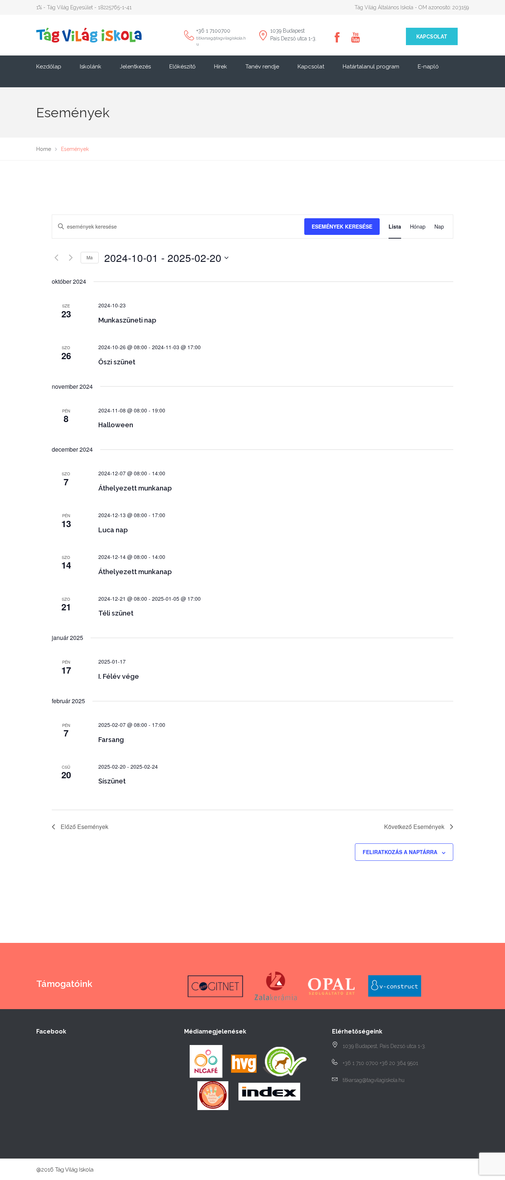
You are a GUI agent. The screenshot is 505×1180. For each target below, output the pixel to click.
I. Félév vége (118, 676)
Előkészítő (182, 66)
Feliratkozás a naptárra (400, 852)
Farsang (111, 740)
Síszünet (112, 781)
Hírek (220, 66)
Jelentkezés (135, 66)
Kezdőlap (48, 66)
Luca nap (113, 530)
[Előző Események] (56, 257)
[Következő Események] (70, 257)
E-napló (428, 66)
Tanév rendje (262, 66)
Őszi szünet (116, 362)
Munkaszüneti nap (127, 320)
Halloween (115, 425)
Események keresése (342, 226)
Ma (90, 257)
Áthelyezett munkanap (135, 488)
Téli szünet (115, 613)
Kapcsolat (431, 37)
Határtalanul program (371, 66)
